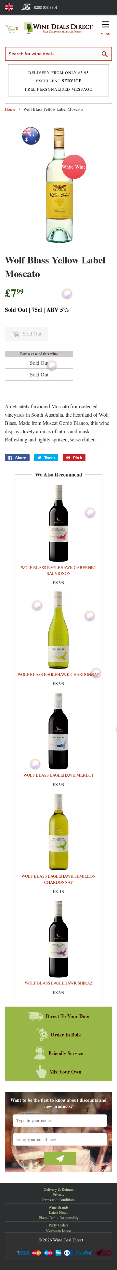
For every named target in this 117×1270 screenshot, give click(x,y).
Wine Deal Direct (68, 1240)
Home (10, 109)
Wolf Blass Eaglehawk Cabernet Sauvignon (58, 570)
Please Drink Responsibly (59, 1217)
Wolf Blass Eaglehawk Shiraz (59, 983)
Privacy (58, 1194)
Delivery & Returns (59, 1189)
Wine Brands (58, 1207)
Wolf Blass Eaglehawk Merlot (58, 775)
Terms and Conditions (58, 1199)
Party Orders (59, 1224)
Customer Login (58, 1230)
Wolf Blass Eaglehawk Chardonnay (58, 674)
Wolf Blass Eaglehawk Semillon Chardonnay (58, 879)
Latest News (58, 1212)
